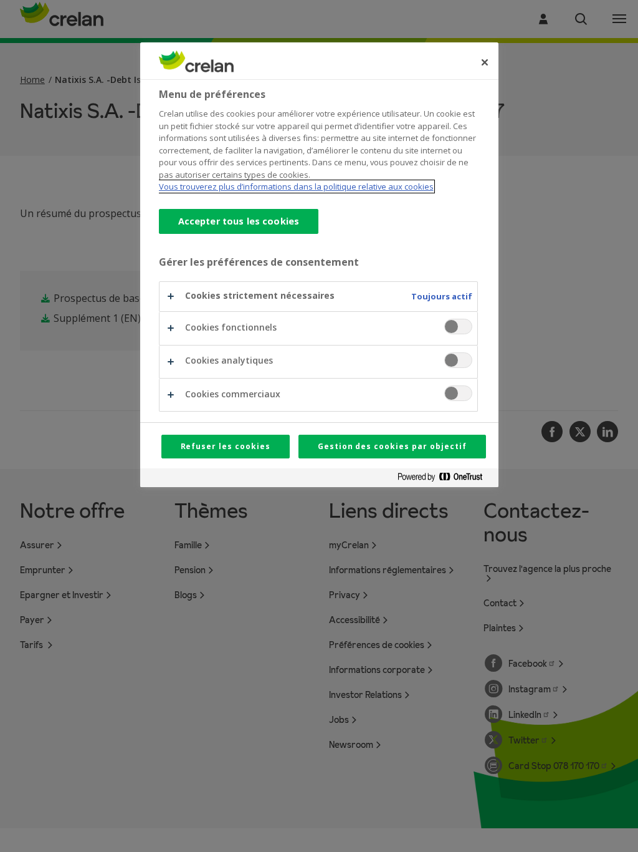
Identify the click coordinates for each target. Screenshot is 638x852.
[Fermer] (484, 62)
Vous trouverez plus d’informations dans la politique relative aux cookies (296, 186)
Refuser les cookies (225, 446)
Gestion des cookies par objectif (392, 446)
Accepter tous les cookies (239, 221)
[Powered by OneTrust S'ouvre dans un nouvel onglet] (445, 479)
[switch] (458, 326)
